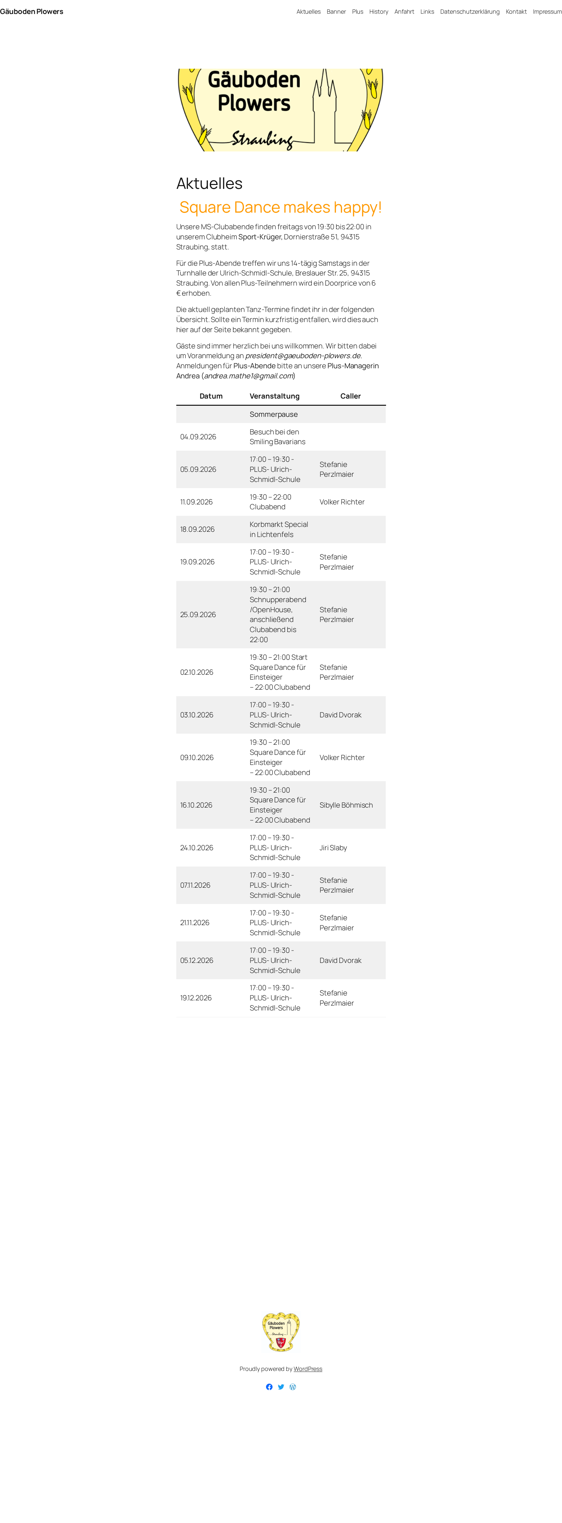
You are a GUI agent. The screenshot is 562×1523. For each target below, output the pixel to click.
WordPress (308, 1369)
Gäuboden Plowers (31, 11)
